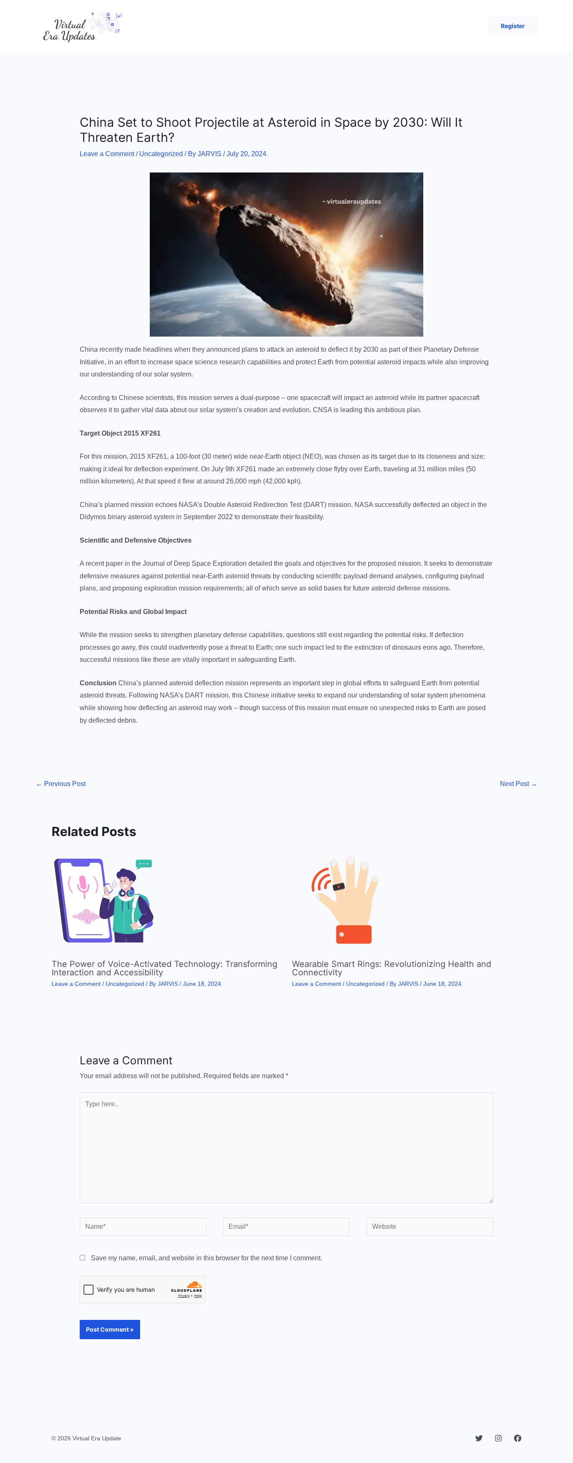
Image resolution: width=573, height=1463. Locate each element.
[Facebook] (517, 1438)
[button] (513, 26)
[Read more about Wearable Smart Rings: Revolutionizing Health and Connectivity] (344, 900)
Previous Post (61, 783)
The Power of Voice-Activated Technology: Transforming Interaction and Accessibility (164, 968)
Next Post (518, 783)
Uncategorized (161, 153)
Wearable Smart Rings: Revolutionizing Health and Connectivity (391, 968)
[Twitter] (479, 1438)
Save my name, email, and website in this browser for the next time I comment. (206, 1258)
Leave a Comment (107, 153)
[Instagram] (498, 1438)
